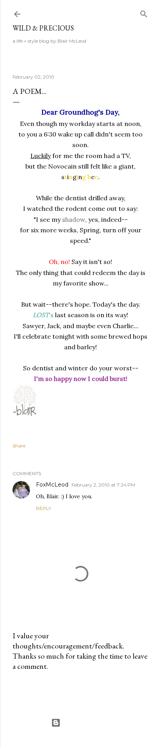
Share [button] (19, 446)
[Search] (143, 12)
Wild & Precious (43, 27)
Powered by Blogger (87, 722)
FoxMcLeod (52, 484)
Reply (43, 508)
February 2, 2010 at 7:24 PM (103, 485)
